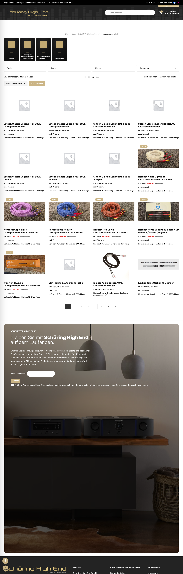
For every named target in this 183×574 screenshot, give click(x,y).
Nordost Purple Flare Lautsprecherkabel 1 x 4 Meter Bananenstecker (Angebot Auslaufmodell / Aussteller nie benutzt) (21, 231)
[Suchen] (108, 12)
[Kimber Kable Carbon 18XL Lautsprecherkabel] (113, 264)
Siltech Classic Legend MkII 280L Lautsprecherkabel (156, 125)
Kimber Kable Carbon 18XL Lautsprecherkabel (108, 284)
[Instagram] (178, 2)
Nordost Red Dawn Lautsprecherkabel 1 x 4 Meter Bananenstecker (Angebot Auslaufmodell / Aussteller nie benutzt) (110, 231)
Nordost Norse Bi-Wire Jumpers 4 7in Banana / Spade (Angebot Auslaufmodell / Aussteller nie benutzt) (158, 231)
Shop (74, 34)
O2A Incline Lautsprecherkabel (66, 283)
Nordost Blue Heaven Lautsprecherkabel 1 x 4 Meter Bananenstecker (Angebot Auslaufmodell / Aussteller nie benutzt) (66, 231)
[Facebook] (174, 2)
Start (67, 34)
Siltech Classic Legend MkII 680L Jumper (67, 178)
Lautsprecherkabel (14, 83)
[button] (24, 2)
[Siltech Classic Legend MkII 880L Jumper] (24, 158)
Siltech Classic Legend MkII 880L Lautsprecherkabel (22, 125)
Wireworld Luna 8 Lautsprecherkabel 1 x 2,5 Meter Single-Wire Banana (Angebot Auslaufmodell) (22, 284)
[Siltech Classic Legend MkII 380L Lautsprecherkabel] (113, 105)
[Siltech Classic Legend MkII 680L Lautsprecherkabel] (69, 105)
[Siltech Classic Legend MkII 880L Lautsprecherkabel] (24, 105)
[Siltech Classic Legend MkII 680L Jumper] (69, 158)
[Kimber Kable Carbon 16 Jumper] (158, 264)
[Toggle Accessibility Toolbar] (5, 561)
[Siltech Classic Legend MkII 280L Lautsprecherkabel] (158, 105)
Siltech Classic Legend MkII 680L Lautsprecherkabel (67, 125)
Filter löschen (37, 83)
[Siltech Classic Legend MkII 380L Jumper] (113, 158)
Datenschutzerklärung (138, 385)
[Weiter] (108, 306)
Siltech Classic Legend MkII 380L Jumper (111, 178)
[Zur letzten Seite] (115, 306)
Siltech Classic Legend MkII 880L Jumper (22, 178)
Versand (11, 134)
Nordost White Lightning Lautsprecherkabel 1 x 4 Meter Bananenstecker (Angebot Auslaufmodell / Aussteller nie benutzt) (155, 178)
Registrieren (174, 13)
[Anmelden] (166, 12)
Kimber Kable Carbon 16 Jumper (156, 283)
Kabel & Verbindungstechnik (89, 34)
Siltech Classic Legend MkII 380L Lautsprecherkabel (111, 125)
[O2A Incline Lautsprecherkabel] (69, 264)
